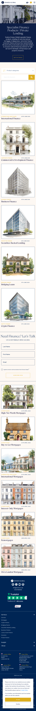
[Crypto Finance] (18, 305)
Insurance (3, 635)
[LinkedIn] (23, 584)
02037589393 (31, 2)
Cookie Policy (24, 690)
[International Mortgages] (18, 460)
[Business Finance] (18, 180)
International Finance (10, 118)
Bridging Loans (8, 284)
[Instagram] (16, 584)
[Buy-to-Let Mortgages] (18, 429)
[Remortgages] (18, 524)
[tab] (18, 615)
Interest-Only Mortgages (12, 508)
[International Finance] (18, 97)
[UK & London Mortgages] (18, 556)
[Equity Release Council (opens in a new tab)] (18, 606)
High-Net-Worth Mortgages (13, 413)
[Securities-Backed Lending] (18, 222)
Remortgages (7, 540)
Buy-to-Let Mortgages (11, 445)
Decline (18, 704)
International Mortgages (12, 477)
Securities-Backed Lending (13, 243)
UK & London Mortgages (12, 572)
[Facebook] (13, 584)
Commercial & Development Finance (17, 160)
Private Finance (5, 637)
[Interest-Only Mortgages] (18, 492)
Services (3, 617)
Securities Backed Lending (8, 627)
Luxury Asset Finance (7, 632)
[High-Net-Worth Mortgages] (18, 397)
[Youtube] (19, 584)
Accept (18, 699)
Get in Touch (18, 57)
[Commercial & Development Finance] (18, 139)
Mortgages (4, 620)
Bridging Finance (5, 625)
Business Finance (9, 201)
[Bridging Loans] (18, 263)
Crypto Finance (8, 326)
